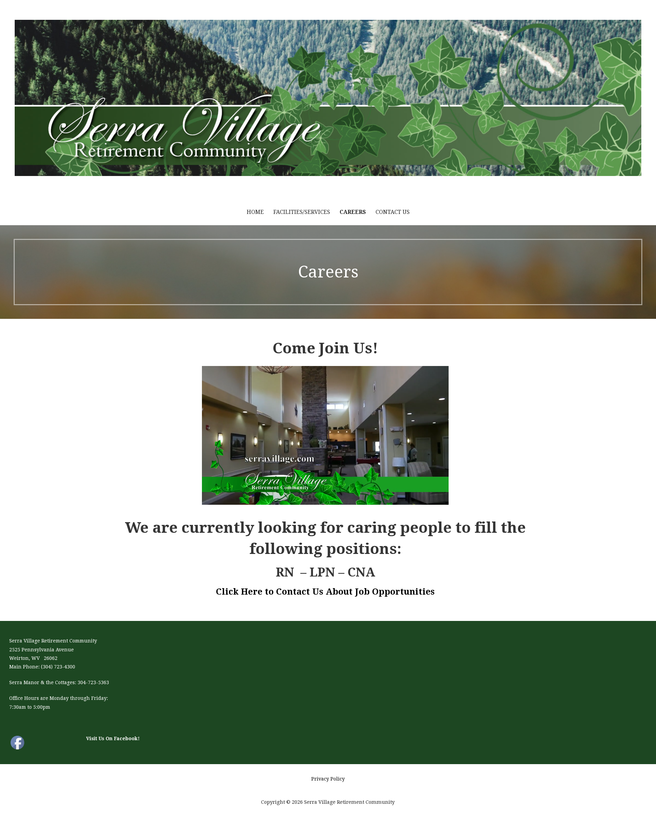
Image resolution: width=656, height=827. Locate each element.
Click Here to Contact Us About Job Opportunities (325, 592)
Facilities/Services (301, 212)
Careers (353, 212)
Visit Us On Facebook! (113, 738)
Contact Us (392, 212)
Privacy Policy (328, 779)
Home (255, 212)
